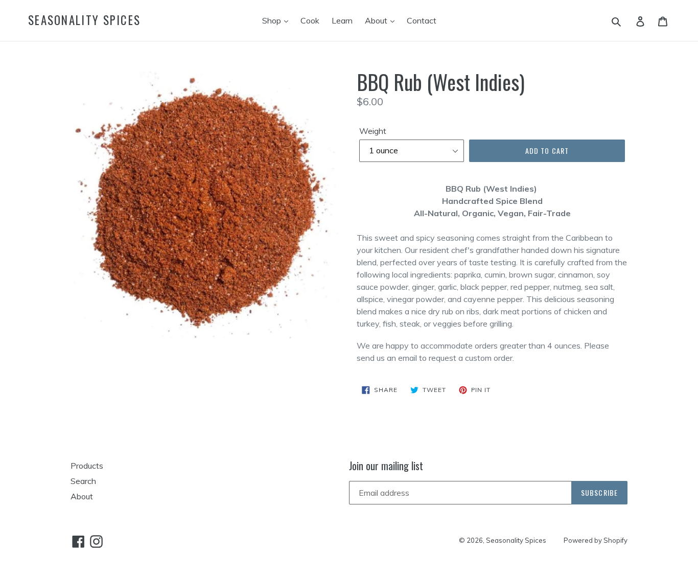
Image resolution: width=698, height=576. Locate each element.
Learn (342, 20)
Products (87, 465)
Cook (309, 20)
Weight (372, 131)
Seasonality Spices (84, 20)
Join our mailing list (386, 465)
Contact (421, 20)
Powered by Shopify (595, 540)
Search (83, 481)
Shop (272, 20)
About (377, 20)
